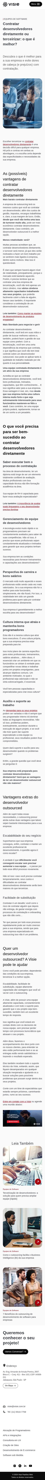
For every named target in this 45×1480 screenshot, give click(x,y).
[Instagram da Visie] (14, 1466)
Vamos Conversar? (14, 1351)
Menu (33, 4)
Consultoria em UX (12, 1440)
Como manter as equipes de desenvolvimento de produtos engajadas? (22, 316)
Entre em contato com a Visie (17, 1101)
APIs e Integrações (12, 1435)
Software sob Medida (13, 1455)
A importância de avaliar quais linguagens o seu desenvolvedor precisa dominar (21, 506)
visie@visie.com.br (16, 1406)
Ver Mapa (9, 1386)
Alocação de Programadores (16, 1430)
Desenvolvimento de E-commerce (19, 1450)
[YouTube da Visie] (30, 1466)
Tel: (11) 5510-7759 (16, 1412)
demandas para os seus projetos (21, 710)
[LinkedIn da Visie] (25, 1466)
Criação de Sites (11, 1445)
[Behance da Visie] (19, 1466)
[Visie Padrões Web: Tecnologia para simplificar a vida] (14, 4)
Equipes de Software (15, 19)
